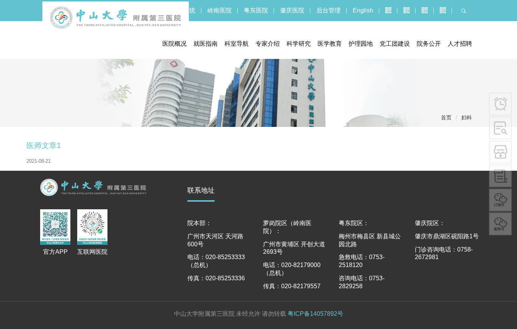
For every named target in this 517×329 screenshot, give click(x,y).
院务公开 (429, 43)
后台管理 (328, 10)
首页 (446, 117)
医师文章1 (43, 145)
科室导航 (236, 43)
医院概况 (174, 43)
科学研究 (299, 43)
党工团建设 (395, 43)
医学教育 (330, 43)
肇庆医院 (292, 10)
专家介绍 (267, 43)
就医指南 (205, 43)
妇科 (466, 117)
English (363, 10)
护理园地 (361, 43)
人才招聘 (460, 43)
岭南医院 (219, 10)
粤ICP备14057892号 (315, 313)
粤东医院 (256, 10)
